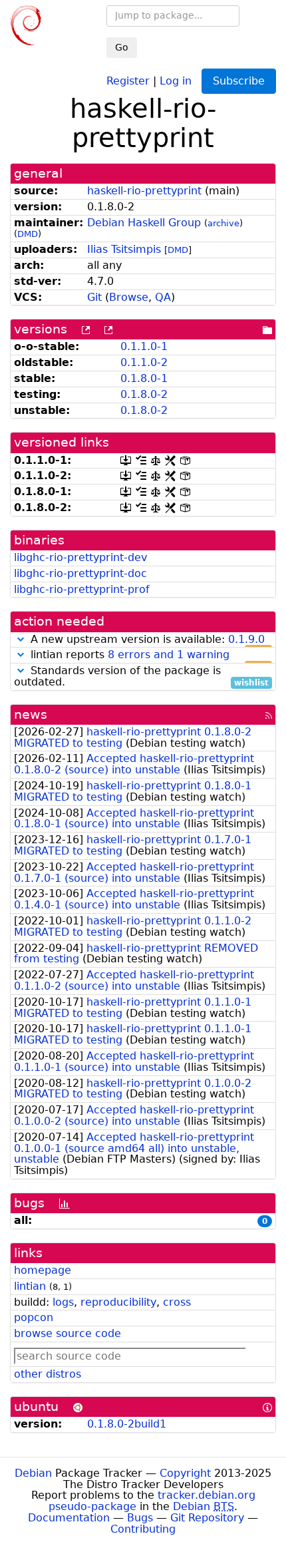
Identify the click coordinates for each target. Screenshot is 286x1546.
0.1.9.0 (246, 639)
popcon (33, 1317)
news (30, 714)
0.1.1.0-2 (144, 362)
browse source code (67, 1333)
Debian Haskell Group (144, 222)
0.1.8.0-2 (144, 394)
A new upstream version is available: (148, 640)
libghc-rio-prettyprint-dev (80, 557)
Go (121, 47)
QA (163, 297)
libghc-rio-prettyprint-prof (82, 589)
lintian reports (148, 655)
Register (128, 80)
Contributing (143, 1529)
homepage (42, 1270)
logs (63, 1302)
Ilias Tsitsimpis (124, 249)
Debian (33, 1473)
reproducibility (118, 1302)
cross (177, 1302)
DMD (27, 234)
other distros (47, 1374)
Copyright (185, 1473)
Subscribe (239, 81)
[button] (20, 639)
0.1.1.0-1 (144, 346)
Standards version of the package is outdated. (141, 677)
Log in (176, 80)
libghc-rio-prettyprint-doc (80, 573)
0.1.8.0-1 (144, 378)
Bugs (140, 1517)
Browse (128, 297)
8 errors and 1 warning (168, 654)
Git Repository (207, 1517)
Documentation (69, 1517)
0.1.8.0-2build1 (126, 1424)
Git (94, 297)
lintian (30, 1286)
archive (223, 223)
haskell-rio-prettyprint (144, 190)
